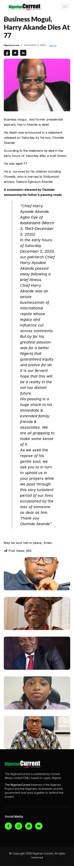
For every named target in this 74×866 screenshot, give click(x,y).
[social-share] (7, 53)
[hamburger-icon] (65, 6)
